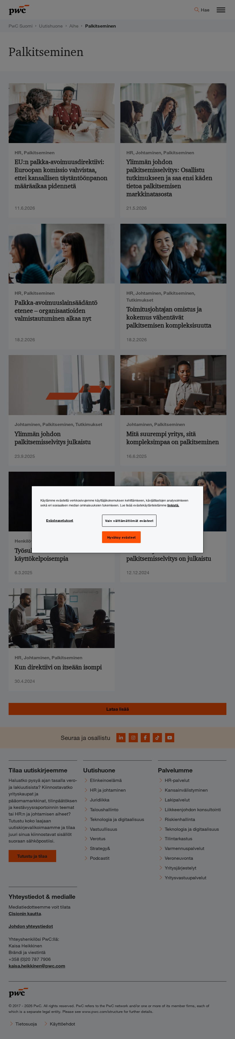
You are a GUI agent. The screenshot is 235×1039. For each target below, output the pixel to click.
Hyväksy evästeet (121, 537)
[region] (117, 519)
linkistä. (173, 505)
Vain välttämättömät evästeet (129, 520)
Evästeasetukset (59, 520)
